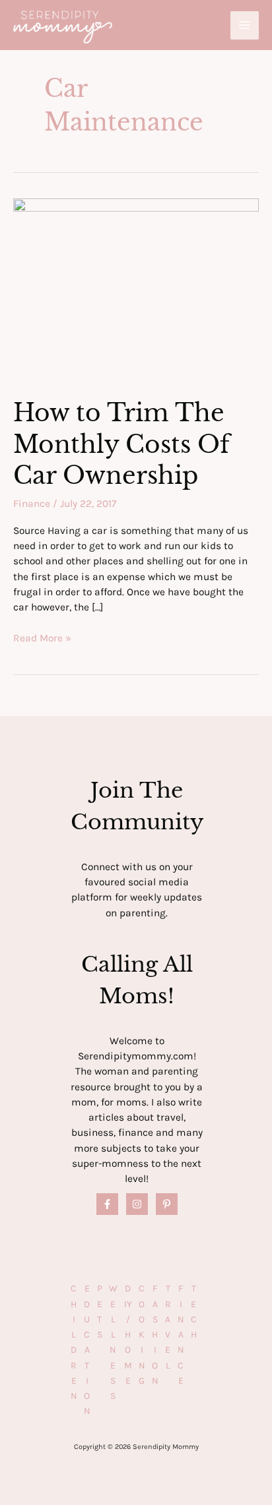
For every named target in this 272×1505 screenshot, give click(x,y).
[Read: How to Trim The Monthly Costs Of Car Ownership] (136, 289)
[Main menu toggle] (244, 25)
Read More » (42, 639)
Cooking (142, 1334)
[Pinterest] (167, 1204)
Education (87, 1350)
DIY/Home (128, 1334)
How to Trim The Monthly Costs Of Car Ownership (121, 444)
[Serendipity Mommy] (62, 27)
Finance (31, 504)
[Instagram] (137, 1204)
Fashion (155, 1334)
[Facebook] (107, 1204)
